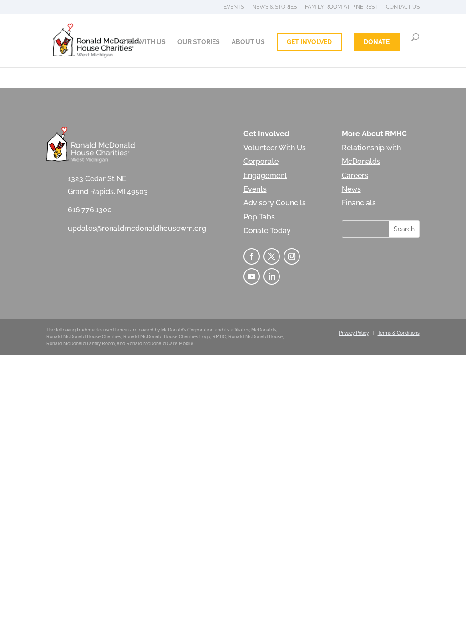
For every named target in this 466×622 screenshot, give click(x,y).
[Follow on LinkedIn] (271, 276)
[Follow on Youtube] (251, 276)
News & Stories (274, 7)
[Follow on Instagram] (292, 256)
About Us (248, 42)
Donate (377, 42)
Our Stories (198, 42)
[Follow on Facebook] (251, 256)
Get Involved (309, 42)
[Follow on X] (271, 256)
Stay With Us (144, 42)
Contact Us (403, 7)
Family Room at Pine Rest (341, 7)
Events (233, 7)
